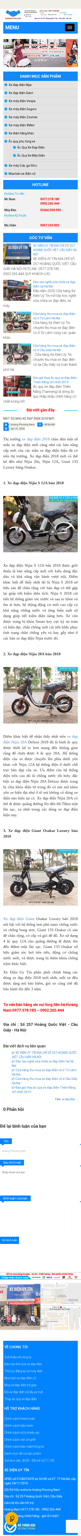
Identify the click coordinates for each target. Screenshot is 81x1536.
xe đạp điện (68, 1099)
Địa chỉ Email (12, 1162)
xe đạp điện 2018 (36, 439)
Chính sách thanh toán (19, 1418)
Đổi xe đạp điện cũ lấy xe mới (23, 1392)
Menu (12, 28)
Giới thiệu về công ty (17, 1357)
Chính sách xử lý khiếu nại (21, 1432)
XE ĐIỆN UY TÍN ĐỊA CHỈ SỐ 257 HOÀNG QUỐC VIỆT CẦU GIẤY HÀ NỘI (55, 250)
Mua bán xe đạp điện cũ (20, 1378)
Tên (6, 1141)
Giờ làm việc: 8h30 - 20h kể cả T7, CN (29, 1460)
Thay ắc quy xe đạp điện (20, 1399)
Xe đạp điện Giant (18, 919)
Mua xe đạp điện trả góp (20, 1385)
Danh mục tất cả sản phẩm (22, 1453)
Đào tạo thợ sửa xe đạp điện (23, 1364)
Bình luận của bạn (15, 1198)
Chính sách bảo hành (18, 1425)
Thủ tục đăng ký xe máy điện (23, 1371)
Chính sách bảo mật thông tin (24, 1446)
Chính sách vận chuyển (20, 1439)
